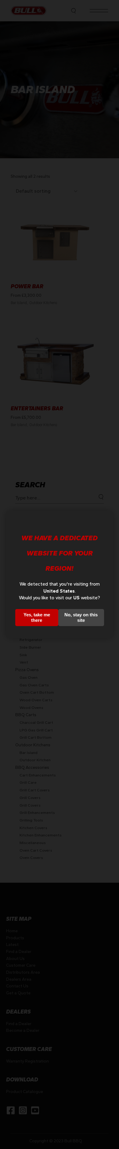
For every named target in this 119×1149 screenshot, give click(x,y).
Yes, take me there (36, 617)
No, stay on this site (81, 617)
